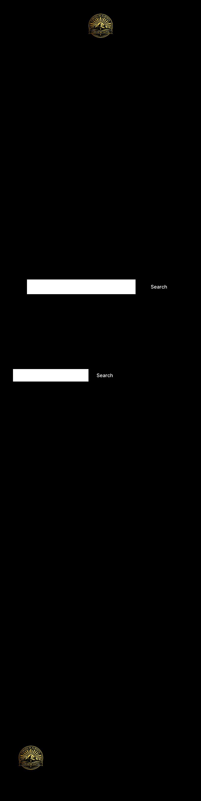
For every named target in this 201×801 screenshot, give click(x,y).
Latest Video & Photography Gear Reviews (56, 670)
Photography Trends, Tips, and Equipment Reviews (65, 678)
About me (152, 103)
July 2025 (143, 550)
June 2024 (144, 575)
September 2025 (150, 533)
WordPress (66, 777)
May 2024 (143, 583)
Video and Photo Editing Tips (42, 704)
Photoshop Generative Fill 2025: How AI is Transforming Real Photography (160, 399)
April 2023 (144, 592)
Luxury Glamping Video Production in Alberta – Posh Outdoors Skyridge (158, 450)
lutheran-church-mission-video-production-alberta (160, 380)
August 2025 (146, 542)
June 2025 (144, 558)
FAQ (17, 115)
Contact (39, 115)
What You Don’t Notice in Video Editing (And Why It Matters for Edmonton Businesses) (160, 472)
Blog (177, 103)
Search (19, 364)
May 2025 (143, 566)
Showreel (55, 103)
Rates (126, 103)
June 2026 (144, 516)
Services (24, 103)
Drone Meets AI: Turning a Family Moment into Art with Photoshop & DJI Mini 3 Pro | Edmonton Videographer (160, 426)
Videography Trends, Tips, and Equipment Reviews (65, 712)
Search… (35, 272)
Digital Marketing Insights (38, 645)
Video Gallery (93, 103)
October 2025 (148, 525)
